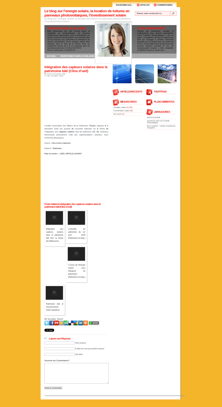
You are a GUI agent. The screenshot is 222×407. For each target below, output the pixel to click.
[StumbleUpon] (66, 323)
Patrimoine (57, 148)
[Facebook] (51, 323)
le (105, 126)
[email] (56, 323)
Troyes (92, 126)
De (98, 132)
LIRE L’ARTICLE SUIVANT (71, 154)
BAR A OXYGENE (153, 117)
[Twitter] (46, 323)
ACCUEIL (51, 56)
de (73, 129)
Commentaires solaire (121, 111)
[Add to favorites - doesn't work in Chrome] (61, 323)
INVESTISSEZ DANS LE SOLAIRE (77, 56)
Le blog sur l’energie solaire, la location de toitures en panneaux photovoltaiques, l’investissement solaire (86, 13)
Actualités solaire (57, 76)
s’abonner (66, 143)
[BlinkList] (85, 323)
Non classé (117, 114)
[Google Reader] (75, 323)
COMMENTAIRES (164, 5)
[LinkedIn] (80, 323)
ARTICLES (144, 5)
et (74, 126)
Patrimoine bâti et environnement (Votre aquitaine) (54, 307)
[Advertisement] (76, 101)
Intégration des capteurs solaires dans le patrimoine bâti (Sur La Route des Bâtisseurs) (54, 235)
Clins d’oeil (56, 143)
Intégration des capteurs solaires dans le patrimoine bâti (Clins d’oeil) (76, 69)
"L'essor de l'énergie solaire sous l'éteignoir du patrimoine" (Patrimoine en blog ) (76, 271)
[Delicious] (71, 323)
